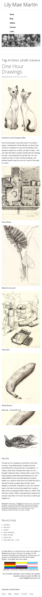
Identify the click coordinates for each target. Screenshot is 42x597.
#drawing (12, 503)
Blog (11, 18)
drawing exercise (14, 507)
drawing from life (27, 507)
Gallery (12, 23)
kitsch (36, 507)
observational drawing (9, 508)
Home (12, 14)
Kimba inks (7, 537)
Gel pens (7, 527)
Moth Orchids (8, 535)
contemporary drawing (16, 505)
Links (12, 31)
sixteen (6, 530)
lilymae (11, 77)
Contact (13, 27)
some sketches (9, 532)
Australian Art (27, 503)
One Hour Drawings (13, 69)
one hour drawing (24, 508)
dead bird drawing (31, 505)
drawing (4, 507)
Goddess (7, 525)
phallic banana (13, 510)
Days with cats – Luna (11, 540)
